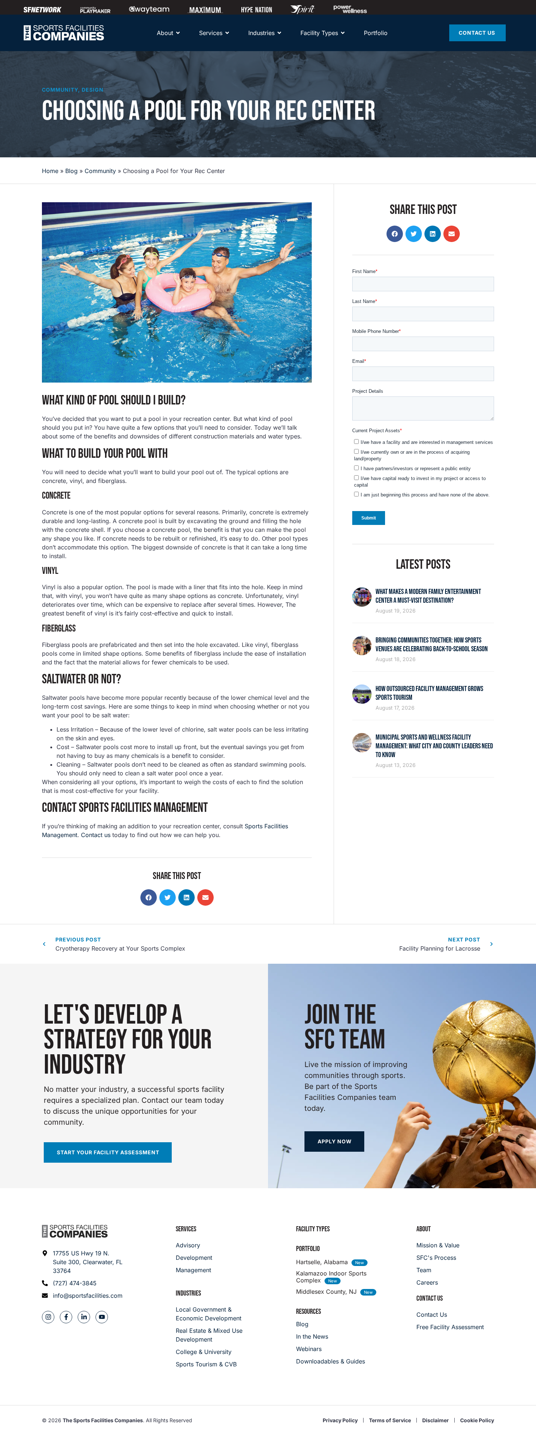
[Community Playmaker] (95, 9)
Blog (71, 170)
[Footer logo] (75, 1231)
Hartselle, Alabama (322, 1262)
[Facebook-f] (66, 1317)
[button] (148, 897)
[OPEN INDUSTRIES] (279, 32)
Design (93, 90)
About (423, 1229)
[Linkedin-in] (84, 1317)
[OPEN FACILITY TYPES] (343, 32)
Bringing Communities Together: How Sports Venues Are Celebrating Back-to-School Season (432, 644)
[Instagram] (48, 1317)
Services (186, 1229)
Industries (188, 1293)
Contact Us (429, 1298)
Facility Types (313, 1229)
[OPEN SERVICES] (227, 32)
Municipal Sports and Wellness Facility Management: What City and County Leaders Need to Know (434, 746)
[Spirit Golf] (302, 9)
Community (60, 90)
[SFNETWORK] (43, 9)
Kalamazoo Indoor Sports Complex (331, 1277)
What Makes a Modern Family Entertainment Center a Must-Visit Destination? (428, 596)
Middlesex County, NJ (326, 1291)
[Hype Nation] (256, 9)
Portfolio (308, 1248)
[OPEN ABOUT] (178, 32)
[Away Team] (149, 9)
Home (50, 170)
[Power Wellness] (350, 9)
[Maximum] (205, 9)
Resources (308, 1311)
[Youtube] (102, 1317)
